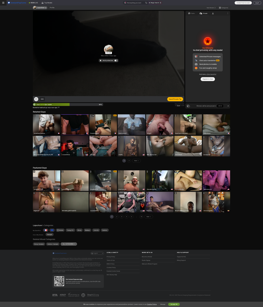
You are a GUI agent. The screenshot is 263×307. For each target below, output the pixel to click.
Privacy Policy (111, 256)
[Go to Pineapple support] (83, 295)
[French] (45, 230)
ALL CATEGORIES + (69, 244)
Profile (52, 8)
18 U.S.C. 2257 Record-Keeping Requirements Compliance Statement (189, 295)
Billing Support (181, 260)
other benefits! (211, 74)
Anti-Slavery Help (112, 274)
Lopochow (37, 225)
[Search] (146, 2)
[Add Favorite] (36, 99)
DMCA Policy (110, 264)
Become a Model (147, 256)
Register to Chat (208, 79)
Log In (257, 3)
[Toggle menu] (3, 3)
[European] (52, 230)
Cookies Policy (111, 267)
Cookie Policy (152, 304)
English (95, 253)
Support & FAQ (181, 256)
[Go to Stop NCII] (93, 295)
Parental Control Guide (113, 271)
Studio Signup (146, 260)
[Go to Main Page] (17, 3)
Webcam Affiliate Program (149, 264)
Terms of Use (111, 260)
